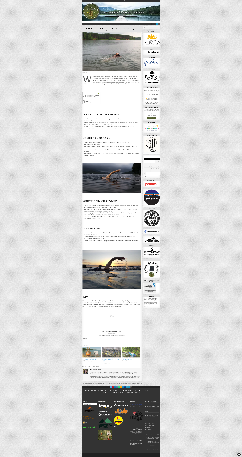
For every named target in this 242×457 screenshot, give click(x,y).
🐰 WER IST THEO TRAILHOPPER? (102, 1)
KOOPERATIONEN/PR (142, 1)
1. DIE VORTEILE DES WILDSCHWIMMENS (91, 95)
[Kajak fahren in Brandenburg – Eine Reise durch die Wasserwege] (131, 352)
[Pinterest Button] (113, 387)
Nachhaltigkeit (109, 24)
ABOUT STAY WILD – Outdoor (90, 1)
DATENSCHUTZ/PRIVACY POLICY (152, 406)
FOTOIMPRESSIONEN (117, 1)
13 (151, 166)
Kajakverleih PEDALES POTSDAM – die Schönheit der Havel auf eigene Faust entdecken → (124, 383)
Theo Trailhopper (142, 24)
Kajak (115, 24)
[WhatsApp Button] (119, 387)
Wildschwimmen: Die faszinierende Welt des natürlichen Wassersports (111, 29)
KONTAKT (110, 1)
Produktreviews (127, 24)
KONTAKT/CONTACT (149, 408)
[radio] (109, 334)
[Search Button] (159, 24)
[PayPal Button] (125, 387)
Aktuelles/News (85, 24)
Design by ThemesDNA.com (121, 455)
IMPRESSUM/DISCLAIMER (150, 401)
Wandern (98, 24)
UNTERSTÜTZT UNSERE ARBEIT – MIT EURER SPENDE (129, 1)
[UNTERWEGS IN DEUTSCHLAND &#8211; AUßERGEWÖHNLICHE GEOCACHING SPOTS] (111, 352)
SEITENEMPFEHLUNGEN (151, 1)
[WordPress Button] (123, 387)
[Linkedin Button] (115, 387)
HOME (83, 1)
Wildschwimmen (95, 366)
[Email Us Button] (127, 387)
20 (151, 168)
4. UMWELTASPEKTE (88, 99)
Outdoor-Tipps (92, 24)
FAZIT (85, 100)
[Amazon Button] (121, 387)
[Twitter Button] (111, 387)
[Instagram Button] (117, 387)
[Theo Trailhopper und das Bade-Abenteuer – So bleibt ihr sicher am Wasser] (91, 352)
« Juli (145, 176)
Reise (103, 24)
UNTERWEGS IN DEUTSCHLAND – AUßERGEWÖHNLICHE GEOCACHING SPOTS (110, 359)
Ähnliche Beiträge (89, 102)
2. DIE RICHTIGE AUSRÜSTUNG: (90, 96)
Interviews (149, 24)
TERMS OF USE (148, 403)
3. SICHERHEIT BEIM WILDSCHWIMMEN (91, 97)
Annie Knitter (109, 30)
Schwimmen (89, 366)
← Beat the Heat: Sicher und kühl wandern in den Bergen (93, 383)
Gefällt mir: (87, 101)
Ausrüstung (134, 24)
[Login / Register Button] (157, 24)
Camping (120, 24)
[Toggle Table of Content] (97, 94)
